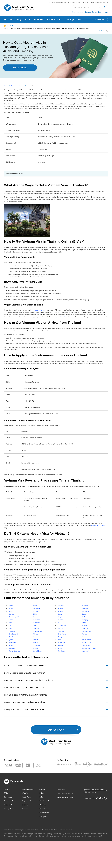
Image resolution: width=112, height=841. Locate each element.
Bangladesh (37, 608)
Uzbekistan (61, 651)
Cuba (84, 614)
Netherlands (86, 631)
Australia (85, 605)
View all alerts (99, 31)
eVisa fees (38, 19)
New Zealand (13, 634)
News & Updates (10, 801)
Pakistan (12, 637)
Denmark (36, 617)
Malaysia (36, 628)
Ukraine (60, 648)
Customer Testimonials (93, 12)
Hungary (85, 620)
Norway (84, 634)
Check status (99, 19)
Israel (84, 622)
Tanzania (12, 648)
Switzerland (86, 645)
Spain (11, 645)
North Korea (62, 634)
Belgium (85, 608)
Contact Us (8, 797)
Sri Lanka (36, 645)
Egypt (60, 617)
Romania (36, 640)
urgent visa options (61, 317)
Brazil (10, 611)
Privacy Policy (9, 809)
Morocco (12, 631)
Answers (25, 809)
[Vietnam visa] (5, 19)
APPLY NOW (56, 729)
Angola (35, 605)
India (10, 622)
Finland (84, 617)
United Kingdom (14, 651)
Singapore (12, 642)
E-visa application (28, 789)
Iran (59, 622)
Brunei (35, 611)
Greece (60, 620)
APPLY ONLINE (20, 68)
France (11, 620)
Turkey (35, 648)
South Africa (62, 642)
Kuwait (84, 625)
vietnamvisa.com (40, 310)
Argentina (61, 605)
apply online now (96, 317)
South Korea (86, 642)
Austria (11, 608)
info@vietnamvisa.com (65, 797)
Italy (10, 625)
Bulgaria (60, 611)
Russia (60, 640)
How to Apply (26, 797)
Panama (36, 637)
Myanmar (61, 631)
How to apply (15, 19)
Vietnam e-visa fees (98, 525)
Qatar (11, 640)
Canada (11, 614)
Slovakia (36, 642)
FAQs (27, 19)
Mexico (60, 628)
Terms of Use (8, 805)
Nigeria (35, 634)
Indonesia (36, 622)
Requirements (27, 801)
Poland (84, 637)
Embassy (25, 805)
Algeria (11, 605)
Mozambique (37, 631)
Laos (10, 628)
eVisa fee (25, 793)
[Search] (104, 7)
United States (37, 651)
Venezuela (85, 651)
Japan (35, 625)
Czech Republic (14, 617)
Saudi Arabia (86, 640)
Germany (36, 620)
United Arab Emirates (89, 648)
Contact (105, 12)
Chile (35, 614)
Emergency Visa (77, 12)
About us (7, 789)
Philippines (61, 637)
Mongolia (85, 628)
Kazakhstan (62, 625)
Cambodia (85, 611)
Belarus (60, 608)
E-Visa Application (55, 19)
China (60, 614)
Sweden (60, 645)
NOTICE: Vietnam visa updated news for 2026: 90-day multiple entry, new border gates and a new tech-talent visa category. (47, 28)
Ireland (41, 793)
